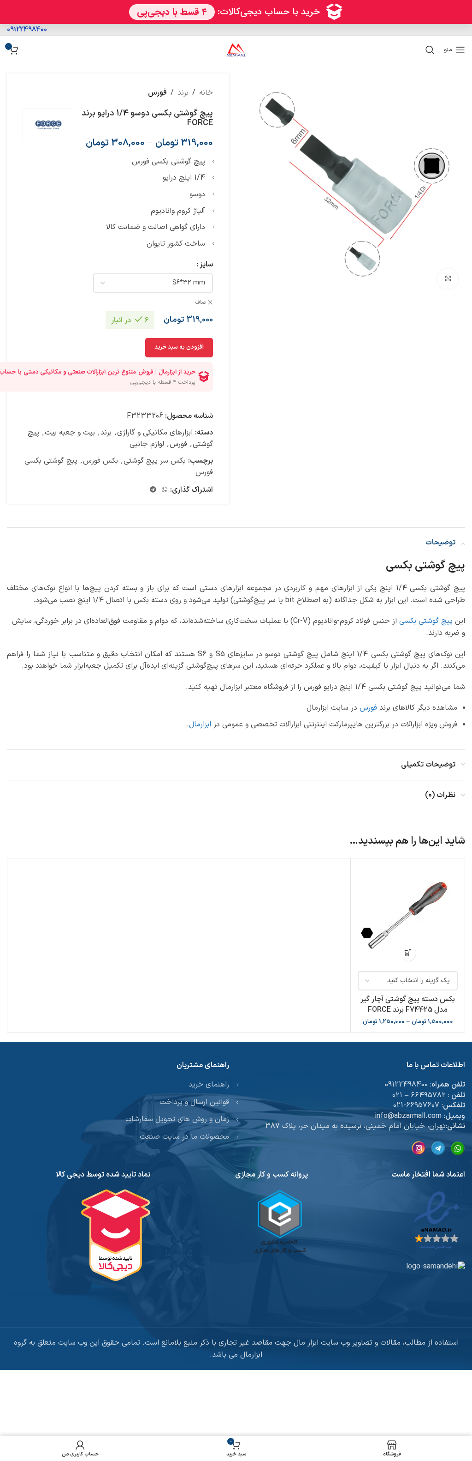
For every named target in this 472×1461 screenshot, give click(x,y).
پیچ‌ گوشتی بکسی (426, 621)
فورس (157, 92)
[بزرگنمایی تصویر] (447, 278)
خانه (206, 92)
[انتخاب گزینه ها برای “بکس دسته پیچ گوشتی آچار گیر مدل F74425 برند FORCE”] (408, 953)
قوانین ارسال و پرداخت (194, 1102)
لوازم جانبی (147, 444)
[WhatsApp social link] (164, 490)
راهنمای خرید (209, 1084)
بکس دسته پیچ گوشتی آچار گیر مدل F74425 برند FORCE (407, 1004)
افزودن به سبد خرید (179, 347)
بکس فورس (100, 460)
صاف (200, 303)
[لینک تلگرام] (153, 490)
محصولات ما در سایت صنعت (184, 1136)
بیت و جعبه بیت (70, 432)
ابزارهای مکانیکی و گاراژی (155, 432)
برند (183, 92)
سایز (206, 264)
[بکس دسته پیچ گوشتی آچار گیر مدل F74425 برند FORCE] (408, 915)
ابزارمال (200, 724)
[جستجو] (430, 50)
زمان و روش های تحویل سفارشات (177, 1119)
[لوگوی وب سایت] (236, 49)
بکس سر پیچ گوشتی (155, 460)
